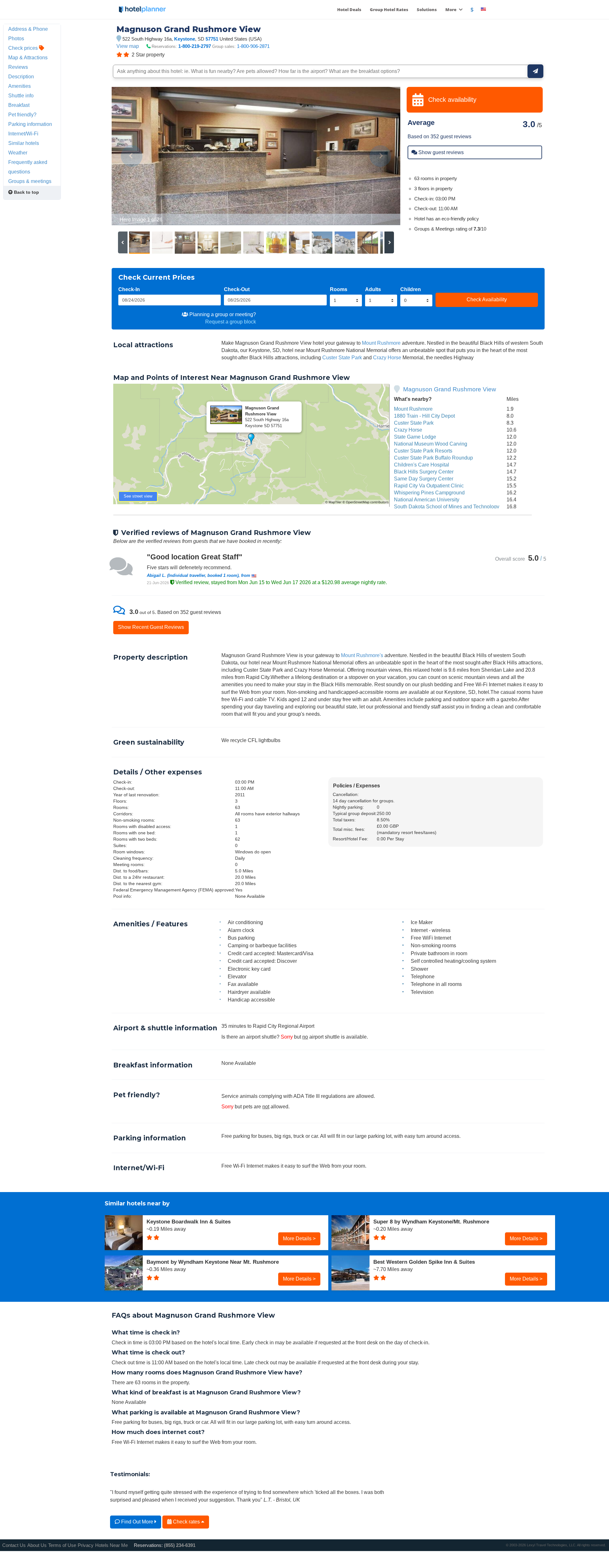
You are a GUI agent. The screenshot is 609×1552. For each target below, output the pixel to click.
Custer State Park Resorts (423, 450)
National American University (426, 499)
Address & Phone (28, 29)
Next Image (380, 156)
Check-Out (237, 289)
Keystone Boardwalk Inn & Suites (189, 1221)
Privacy (86, 1545)
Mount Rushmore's (362, 655)
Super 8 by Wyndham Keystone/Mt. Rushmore (431, 1221)
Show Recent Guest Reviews (151, 627)
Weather (17, 152)
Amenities (19, 86)
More (451, 9)
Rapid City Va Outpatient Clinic (429, 485)
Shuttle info (21, 95)
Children (410, 289)
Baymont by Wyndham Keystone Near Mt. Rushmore (213, 1262)
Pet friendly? (22, 114)
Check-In (129, 289)
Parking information (30, 124)
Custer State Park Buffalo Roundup (433, 457)
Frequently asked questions (27, 166)
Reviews (18, 67)
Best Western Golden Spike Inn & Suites (424, 1262)
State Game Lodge (415, 437)
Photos (16, 38)
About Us (37, 1545)
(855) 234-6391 (179, 1545)
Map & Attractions (28, 57)
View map (127, 46)
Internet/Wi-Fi (23, 133)
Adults (373, 289)
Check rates (186, 1521)
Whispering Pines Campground (429, 492)
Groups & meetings (29, 181)
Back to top (26, 192)
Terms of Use (62, 1545)
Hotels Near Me (111, 1545)
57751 (212, 39)
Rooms (338, 289)
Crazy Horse (387, 357)
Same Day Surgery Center (423, 478)
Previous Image (132, 156)
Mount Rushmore (381, 343)
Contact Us (14, 1545)
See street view (138, 496)
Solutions (427, 9)
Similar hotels (23, 143)
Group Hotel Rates (389, 9)
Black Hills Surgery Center (424, 471)
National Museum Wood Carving (430, 444)
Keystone (184, 39)
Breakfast (18, 105)
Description (21, 76)
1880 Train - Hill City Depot (424, 416)
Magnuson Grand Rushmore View (449, 389)
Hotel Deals (349, 9)
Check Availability (487, 299)
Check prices (23, 48)
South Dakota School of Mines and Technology (446, 506)
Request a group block (230, 321)
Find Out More (137, 1521)
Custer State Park (342, 357)
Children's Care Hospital (421, 464)
